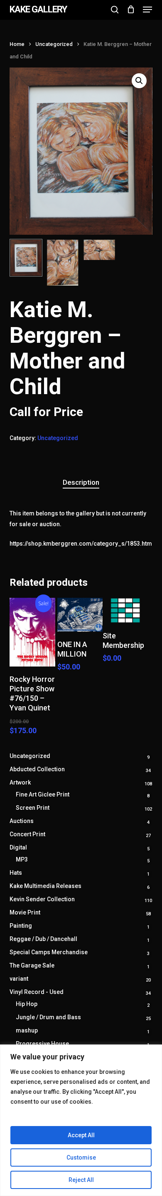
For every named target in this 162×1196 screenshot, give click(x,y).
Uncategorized (54, 44)
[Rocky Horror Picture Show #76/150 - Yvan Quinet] (32, 632)
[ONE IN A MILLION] (80, 615)
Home (17, 44)
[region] (81, 1120)
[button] (147, 9)
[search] (115, 9)
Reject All (81, 1180)
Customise (81, 1157)
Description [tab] (81, 482)
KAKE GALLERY (38, 9)
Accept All (81, 1135)
